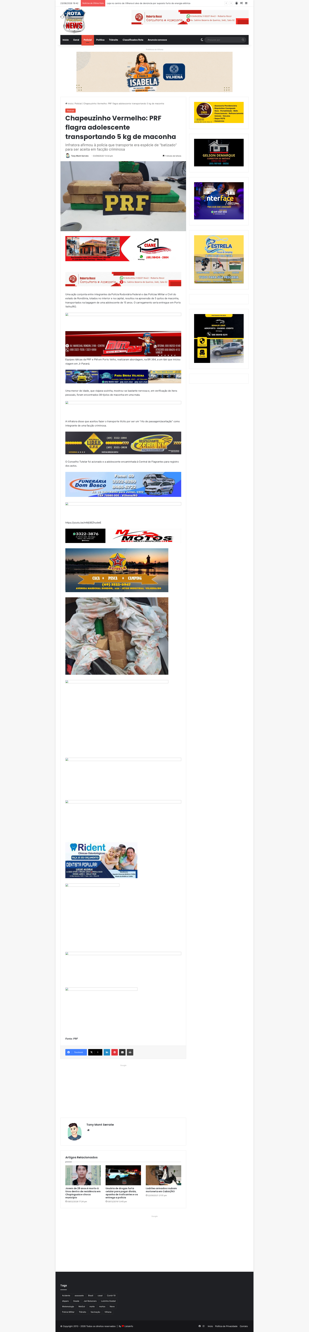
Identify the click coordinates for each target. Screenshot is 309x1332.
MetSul (82, 1306)
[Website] (88, 1130)
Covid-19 (111, 1295)
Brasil (90, 1295)
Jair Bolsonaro (90, 1301)
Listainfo (129, 1326)
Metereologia (68, 1306)
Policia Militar (68, 1312)
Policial (88, 39)
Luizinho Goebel (108, 1301)
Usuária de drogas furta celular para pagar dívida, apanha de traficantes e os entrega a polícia (122, 1193)
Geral (76, 39)
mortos (102, 1306)
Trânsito (113, 39)
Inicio (66, 39)
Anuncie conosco (157, 39)
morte (92, 1306)
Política (100, 39)
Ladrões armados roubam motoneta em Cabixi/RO (161, 1190)
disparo (65, 1301)
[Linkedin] (107, 1052)
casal (100, 1295)
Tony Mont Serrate (80, 156)
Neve (112, 1306)
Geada (76, 1301)
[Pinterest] (114, 1052)
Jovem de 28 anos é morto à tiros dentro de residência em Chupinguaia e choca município (83, 1193)
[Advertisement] (123, 1090)
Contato (244, 1326)
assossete (79, 1295)
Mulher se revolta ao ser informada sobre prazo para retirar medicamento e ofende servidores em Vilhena (160, 3)
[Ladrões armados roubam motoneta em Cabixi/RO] (163, 1175)
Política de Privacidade (226, 1326)
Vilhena (108, 1312)
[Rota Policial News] (72, 20)
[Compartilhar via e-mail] (122, 1052)
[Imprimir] (130, 1052)
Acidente (66, 1295)
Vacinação (95, 1312)
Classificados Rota (133, 39)
